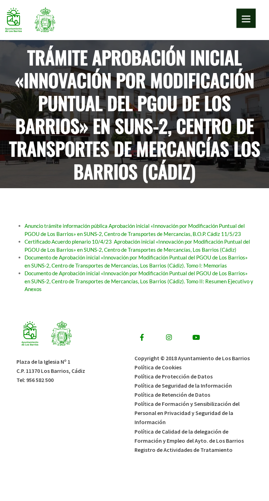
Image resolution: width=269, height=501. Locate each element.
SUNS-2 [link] (141, 125)
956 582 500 (40, 379)
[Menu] (246, 18)
